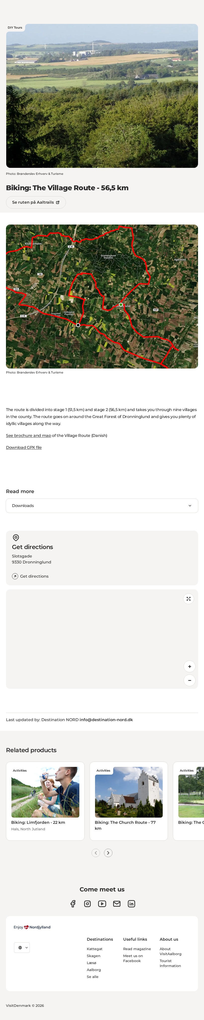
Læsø (91, 963)
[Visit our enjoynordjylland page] (72, 903)
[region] (102, 639)
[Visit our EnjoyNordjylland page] (102, 903)
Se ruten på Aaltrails (33, 202)
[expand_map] (188, 598)
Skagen (94, 956)
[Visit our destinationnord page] (131, 903)
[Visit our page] (87, 903)
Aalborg (94, 970)
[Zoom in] (190, 666)
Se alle (93, 976)
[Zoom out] (190, 680)
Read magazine (137, 949)
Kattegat (94, 949)
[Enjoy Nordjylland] (32, 927)
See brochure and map (28, 435)
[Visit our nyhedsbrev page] (116, 903)
